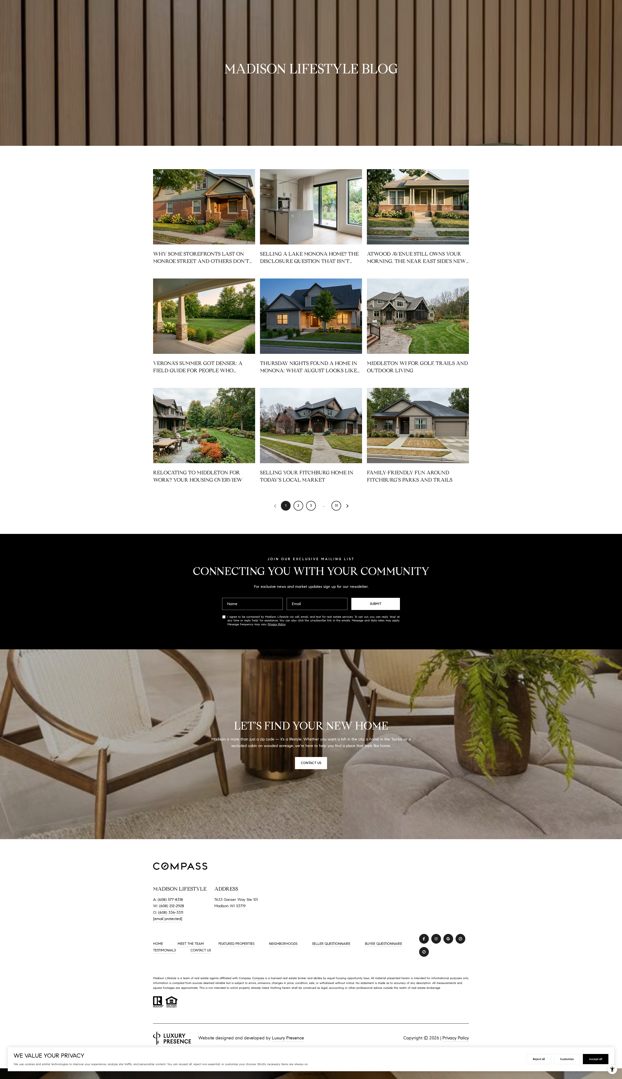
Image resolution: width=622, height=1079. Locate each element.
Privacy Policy (276, 624)
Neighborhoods (283, 944)
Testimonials (164, 950)
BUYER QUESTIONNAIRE (383, 944)
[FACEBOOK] (424, 939)
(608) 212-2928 (171, 906)
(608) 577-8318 (170, 899)
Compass (258, 978)
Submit (375, 604)
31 (336, 506)
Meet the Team (191, 944)
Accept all (595, 1059)
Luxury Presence (288, 1038)
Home (158, 944)
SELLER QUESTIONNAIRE (331, 944)
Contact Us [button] (311, 763)
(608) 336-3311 (170, 912)
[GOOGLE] (448, 939)
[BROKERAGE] (460, 939)
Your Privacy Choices (311, 1073)
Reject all (539, 1059)
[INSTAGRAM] (436, 939)
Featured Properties (236, 944)
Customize (567, 1059)
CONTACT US (200, 950)
